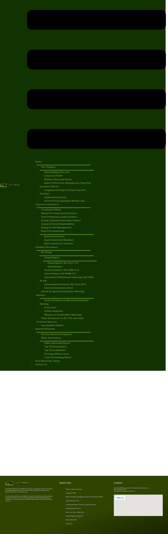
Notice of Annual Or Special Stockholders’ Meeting (64, 302)
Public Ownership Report (57, 343)
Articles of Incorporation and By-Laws (64, 200)
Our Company (48, 166)
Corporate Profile (53, 175)
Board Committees (54, 236)
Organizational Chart (55, 197)
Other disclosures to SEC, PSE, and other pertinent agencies (60, 320)
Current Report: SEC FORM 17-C (60, 273)
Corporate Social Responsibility (57, 223)
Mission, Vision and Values (58, 179)
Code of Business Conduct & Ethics (59, 216)
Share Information (51, 337)
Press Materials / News (47, 360)
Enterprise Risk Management (56, 227)
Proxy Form (50, 307)
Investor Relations (45, 328)
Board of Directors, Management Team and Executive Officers (65, 185)
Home (38, 161)
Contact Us (41, 364)
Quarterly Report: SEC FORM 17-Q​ (61, 270)
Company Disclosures (46, 247)
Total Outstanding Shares (57, 357)
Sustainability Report (52, 325)
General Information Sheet (58, 287)
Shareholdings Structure (57, 172)
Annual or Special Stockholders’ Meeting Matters (60, 293)
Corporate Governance (47, 204)
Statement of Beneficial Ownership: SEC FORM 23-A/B (66, 279)
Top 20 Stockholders (54, 350)
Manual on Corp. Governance (75, 512)
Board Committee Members (59, 240)
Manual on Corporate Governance (59, 213)
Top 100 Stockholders (55, 346)
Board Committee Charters (58, 243)
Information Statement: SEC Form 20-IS (65, 284)
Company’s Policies (51, 209)
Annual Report (51, 257)
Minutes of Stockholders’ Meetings (63, 314)
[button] (96, 80)
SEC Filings (46, 252)
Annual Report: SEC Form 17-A (62, 262)
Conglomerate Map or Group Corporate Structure (63, 192)
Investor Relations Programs (56, 334)
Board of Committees (52, 231)
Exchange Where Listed (56, 353)
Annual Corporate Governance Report (61, 220)
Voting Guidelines (53, 311)
